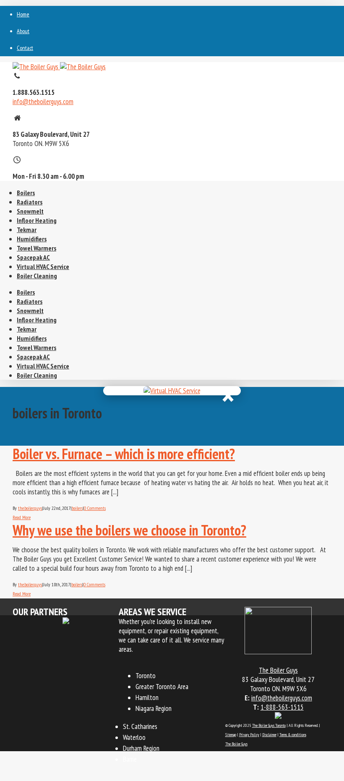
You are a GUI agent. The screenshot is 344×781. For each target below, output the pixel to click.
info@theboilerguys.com (43, 101)
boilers (77, 508)
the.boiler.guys (30, 508)
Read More (22, 517)
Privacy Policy (249, 734)
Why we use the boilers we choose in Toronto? (129, 530)
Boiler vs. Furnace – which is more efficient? (124, 453)
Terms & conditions (292, 734)
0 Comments (95, 508)
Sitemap (230, 734)
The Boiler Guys (236, 744)
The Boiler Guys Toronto (269, 725)
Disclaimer (269, 734)
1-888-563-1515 (282, 707)
